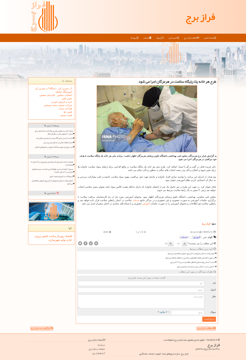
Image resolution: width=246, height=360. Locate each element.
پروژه (158, 38)
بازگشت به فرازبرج (41, 328)
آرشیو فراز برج (98, 353)
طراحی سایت (65, 108)
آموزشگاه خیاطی (63, 92)
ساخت (52, 236)
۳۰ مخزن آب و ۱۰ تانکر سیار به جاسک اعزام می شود (196, 267)
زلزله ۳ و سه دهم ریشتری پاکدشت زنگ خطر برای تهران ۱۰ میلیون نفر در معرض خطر (54, 132)
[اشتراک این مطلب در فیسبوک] (85, 243)
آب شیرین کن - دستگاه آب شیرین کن (53, 88)
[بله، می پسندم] (184, 243)
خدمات (136, 200)
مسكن (146, 38)
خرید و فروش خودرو (62, 102)
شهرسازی (173, 38)
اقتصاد (68, 236)
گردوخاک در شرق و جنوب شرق (61, 176)
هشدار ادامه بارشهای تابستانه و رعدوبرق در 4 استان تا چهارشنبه (52, 163)
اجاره (69, 239)
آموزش (146, 203)
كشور (44, 236)
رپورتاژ (134, 38)
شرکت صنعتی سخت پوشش (58, 105)
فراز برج (200, 16)
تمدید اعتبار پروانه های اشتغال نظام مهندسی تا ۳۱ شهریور (192, 262)
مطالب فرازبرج (205, 328)
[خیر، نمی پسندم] (170, 243)
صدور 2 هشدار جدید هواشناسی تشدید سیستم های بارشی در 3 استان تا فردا (52, 170)
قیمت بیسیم (66, 115)
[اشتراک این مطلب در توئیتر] (80, 243)
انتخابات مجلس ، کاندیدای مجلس (55, 95)
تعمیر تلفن (67, 98)
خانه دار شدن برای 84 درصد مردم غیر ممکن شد (54, 138)
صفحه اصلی (209, 38)
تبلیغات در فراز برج (97, 349)
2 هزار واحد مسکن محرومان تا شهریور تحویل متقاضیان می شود (191, 253)
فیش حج (68, 112)
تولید (63, 239)
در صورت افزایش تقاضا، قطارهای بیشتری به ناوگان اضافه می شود (190, 258)
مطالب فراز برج (190, 38)
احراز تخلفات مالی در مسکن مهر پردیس (58, 142)
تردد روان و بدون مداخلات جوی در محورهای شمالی (54, 147)
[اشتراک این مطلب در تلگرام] (91, 243)
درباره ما (101, 345)
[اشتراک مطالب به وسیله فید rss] (96, 243)
